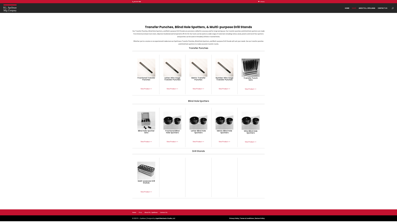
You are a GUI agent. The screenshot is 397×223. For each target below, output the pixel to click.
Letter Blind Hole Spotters (198, 131)
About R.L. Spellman (367, 8)
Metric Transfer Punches (198, 79)
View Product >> (146, 89)
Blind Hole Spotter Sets (146, 131)
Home (347, 8)
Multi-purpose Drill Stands (146, 182)
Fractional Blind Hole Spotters (172, 131)
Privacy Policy (234, 218)
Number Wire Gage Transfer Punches (224, 79)
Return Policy (260, 218)
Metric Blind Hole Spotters (224, 131)
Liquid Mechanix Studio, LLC (165, 218)
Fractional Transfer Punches (146, 79)
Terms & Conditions (247, 218)
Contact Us (382, 8)
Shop (354, 8)
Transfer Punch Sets (251, 79)
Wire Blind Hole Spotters (250, 132)
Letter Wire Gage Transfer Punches (172, 79)
